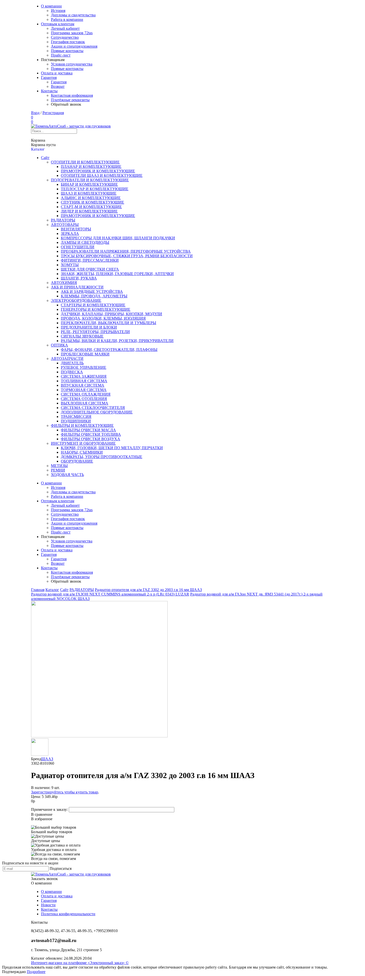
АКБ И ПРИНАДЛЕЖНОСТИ (77, 287)
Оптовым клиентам (57, 24)
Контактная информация (72, 95)
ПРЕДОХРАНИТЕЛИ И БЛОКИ (89, 327)
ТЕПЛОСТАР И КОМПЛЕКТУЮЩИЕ (94, 189)
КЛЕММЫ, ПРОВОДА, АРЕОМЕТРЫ (94, 296)
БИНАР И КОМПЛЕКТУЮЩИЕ (89, 184)
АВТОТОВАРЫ (65, 224)
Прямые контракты (67, 51)
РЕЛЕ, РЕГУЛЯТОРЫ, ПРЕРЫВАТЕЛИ (95, 332)
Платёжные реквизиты (70, 100)
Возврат (58, 86)
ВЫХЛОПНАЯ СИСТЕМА (84, 403)
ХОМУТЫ (70, 265)
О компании (51, 6)
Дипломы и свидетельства (73, 15)
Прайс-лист (61, 55)
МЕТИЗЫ (59, 466)
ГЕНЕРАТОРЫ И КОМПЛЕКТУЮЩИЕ (95, 309)
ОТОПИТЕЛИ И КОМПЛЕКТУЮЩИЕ (85, 162)
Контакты (49, 91)
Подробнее (36, 972)
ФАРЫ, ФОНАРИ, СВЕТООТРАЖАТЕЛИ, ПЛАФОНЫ (109, 349)
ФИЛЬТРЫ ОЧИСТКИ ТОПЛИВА (91, 434)
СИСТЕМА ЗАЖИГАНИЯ (84, 376)
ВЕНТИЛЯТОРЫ (76, 229)
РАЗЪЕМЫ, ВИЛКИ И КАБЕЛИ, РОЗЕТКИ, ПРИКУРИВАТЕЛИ (117, 341)
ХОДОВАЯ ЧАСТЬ (67, 474)
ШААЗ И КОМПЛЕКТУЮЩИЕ (88, 193)
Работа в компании (67, 19)
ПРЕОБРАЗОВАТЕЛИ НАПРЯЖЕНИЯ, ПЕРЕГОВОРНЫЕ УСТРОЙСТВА (126, 251)
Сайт (45, 158)
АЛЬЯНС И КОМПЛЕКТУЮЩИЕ (91, 198)
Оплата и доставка (57, 73)
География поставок (68, 42)
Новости (48, 905)
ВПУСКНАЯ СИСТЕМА (82, 385)
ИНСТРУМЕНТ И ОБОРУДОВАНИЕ (83, 443)
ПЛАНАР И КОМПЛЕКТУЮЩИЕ (91, 166)
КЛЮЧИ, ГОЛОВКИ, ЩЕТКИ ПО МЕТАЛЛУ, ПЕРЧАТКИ (112, 448)
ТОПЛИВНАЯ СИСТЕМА (84, 381)
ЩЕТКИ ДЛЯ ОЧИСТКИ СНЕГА (90, 269)
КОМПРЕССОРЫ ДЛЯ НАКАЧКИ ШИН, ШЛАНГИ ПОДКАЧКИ (118, 238)
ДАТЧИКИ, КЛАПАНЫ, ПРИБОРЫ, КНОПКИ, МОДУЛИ (111, 314)
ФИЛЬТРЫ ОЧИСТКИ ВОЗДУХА (90, 439)
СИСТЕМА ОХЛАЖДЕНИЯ (85, 394)
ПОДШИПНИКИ (76, 421)
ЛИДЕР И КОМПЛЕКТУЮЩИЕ (89, 211)
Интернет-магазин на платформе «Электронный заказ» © (80, 963)
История (58, 10)
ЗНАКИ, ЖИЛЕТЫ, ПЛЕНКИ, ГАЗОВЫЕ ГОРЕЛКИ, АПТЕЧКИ (117, 274)
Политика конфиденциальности (68, 914)
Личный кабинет (65, 28)
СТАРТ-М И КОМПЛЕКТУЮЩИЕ (91, 207)
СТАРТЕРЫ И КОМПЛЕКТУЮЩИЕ (93, 305)
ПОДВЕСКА (72, 372)
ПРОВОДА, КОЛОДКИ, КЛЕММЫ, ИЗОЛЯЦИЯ (103, 318)
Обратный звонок (66, 104)
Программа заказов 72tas (72, 33)
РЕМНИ (58, 470)
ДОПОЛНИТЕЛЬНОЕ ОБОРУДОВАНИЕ (97, 412)
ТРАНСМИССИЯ (76, 416)
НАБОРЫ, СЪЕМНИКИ (82, 452)
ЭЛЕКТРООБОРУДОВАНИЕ (76, 300)
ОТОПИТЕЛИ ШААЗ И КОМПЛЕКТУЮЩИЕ (102, 175)
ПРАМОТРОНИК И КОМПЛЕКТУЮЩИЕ (98, 171)
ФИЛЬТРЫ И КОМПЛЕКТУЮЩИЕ (82, 425)
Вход (35, 113)
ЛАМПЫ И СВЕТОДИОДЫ (85, 242)
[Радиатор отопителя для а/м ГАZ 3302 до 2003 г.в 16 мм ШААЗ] (99, 736)
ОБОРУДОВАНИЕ (77, 461)
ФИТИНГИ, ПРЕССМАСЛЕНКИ (90, 260)
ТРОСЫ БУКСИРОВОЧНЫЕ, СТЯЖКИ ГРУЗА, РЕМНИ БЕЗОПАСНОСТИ (127, 256)
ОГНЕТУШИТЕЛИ (77, 247)
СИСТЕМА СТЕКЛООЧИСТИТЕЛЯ (93, 408)
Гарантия (49, 77)
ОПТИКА (59, 345)
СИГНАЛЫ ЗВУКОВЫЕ (82, 336)
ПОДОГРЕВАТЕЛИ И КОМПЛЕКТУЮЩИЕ (90, 180)
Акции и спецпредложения (74, 46)
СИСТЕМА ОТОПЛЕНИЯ (84, 399)
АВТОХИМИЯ (64, 283)
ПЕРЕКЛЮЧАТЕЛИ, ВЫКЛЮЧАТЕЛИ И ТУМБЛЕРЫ (108, 323)
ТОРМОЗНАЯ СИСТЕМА (84, 390)
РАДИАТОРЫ (63, 220)
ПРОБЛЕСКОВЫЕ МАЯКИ (85, 354)
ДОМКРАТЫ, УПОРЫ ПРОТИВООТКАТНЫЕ (101, 457)
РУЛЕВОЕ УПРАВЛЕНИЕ (83, 367)
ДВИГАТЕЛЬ (72, 363)
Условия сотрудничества (71, 64)
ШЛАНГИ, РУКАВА (79, 278)
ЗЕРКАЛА (70, 233)
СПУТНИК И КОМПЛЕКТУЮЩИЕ (92, 202)
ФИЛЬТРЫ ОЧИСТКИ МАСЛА (88, 430)
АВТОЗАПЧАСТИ (67, 358)
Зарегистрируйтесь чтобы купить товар (64, 792)
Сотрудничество (65, 37)
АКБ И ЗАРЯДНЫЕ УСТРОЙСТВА (92, 291)
